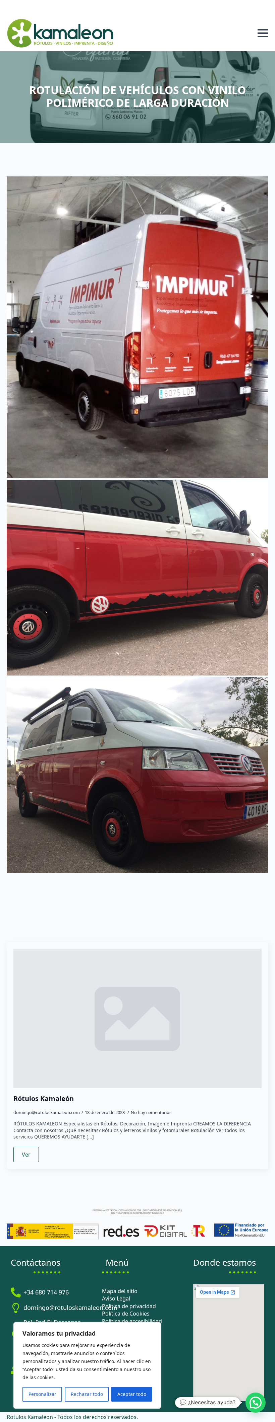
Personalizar (42, 1394)
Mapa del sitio (120, 1291)
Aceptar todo (131, 1394)
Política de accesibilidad (132, 1321)
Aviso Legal (116, 1298)
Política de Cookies (126, 1313)
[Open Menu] (263, 33)
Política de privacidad (129, 1306)
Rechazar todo (87, 1394)
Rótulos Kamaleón (43, 1099)
